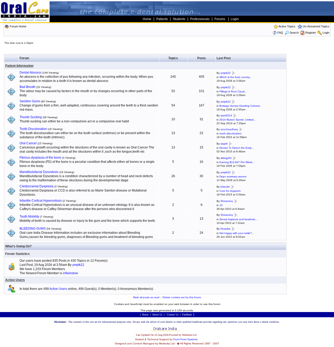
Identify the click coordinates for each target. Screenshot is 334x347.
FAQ (280, 32)
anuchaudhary (229, 129)
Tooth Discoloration (33, 129)
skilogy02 (226, 158)
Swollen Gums (30, 101)
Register (310, 32)
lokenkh (225, 186)
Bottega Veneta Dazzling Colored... (240, 105)
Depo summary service (233, 176)
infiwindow (70, 273)
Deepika (225, 229)
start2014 (226, 115)
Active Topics (286, 26)
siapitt (224, 143)
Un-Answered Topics (316, 26)
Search (294, 32)
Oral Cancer (28, 143)
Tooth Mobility (29, 216)
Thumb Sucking (31, 117)
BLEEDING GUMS (33, 228)
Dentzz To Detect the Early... (236, 147)
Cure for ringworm (230, 190)
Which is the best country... (235, 77)
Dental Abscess (30, 72)
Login (326, 32)
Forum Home (18, 26)
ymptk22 (225, 72)
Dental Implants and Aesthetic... (238, 219)
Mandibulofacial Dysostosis (39, 172)
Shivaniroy (226, 201)
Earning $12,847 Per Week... (237, 162)
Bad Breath (27, 87)
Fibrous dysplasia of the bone (40, 157)
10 (221, 205)
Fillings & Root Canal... (233, 91)
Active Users (15, 280)
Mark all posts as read (146, 297)
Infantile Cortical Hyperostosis (41, 200)
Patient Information (19, 66)
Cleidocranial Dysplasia (36, 186)
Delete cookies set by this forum (182, 297)
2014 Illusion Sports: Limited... (237, 119)
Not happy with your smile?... (236, 233)
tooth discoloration (230, 133)
